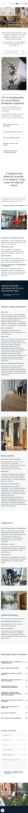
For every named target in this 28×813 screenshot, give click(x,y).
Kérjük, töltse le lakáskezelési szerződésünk (11, 295)
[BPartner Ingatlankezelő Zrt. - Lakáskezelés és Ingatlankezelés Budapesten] (3, 3)
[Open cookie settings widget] (2, 810)
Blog (15, 3)
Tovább (5, 797)
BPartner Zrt (22, 3)
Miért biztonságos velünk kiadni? (14, 87)
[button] (4, 219)
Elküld (15, 777)
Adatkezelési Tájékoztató (11, 772)
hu (11, 3)
